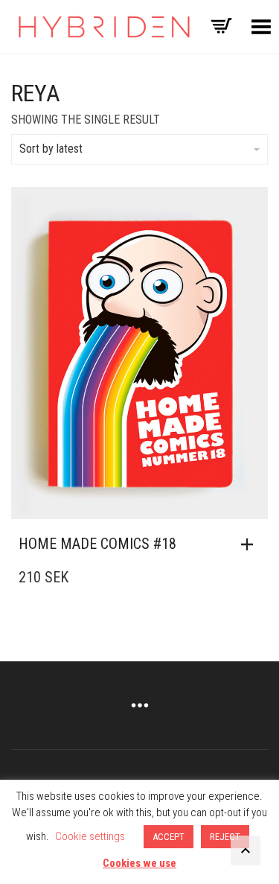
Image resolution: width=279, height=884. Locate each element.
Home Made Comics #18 (97, 544)
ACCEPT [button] (169, 836)
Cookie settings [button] (90, 836)
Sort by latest (51, 148)
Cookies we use (139, 863)
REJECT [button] (225, 836)
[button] (250, 544)
